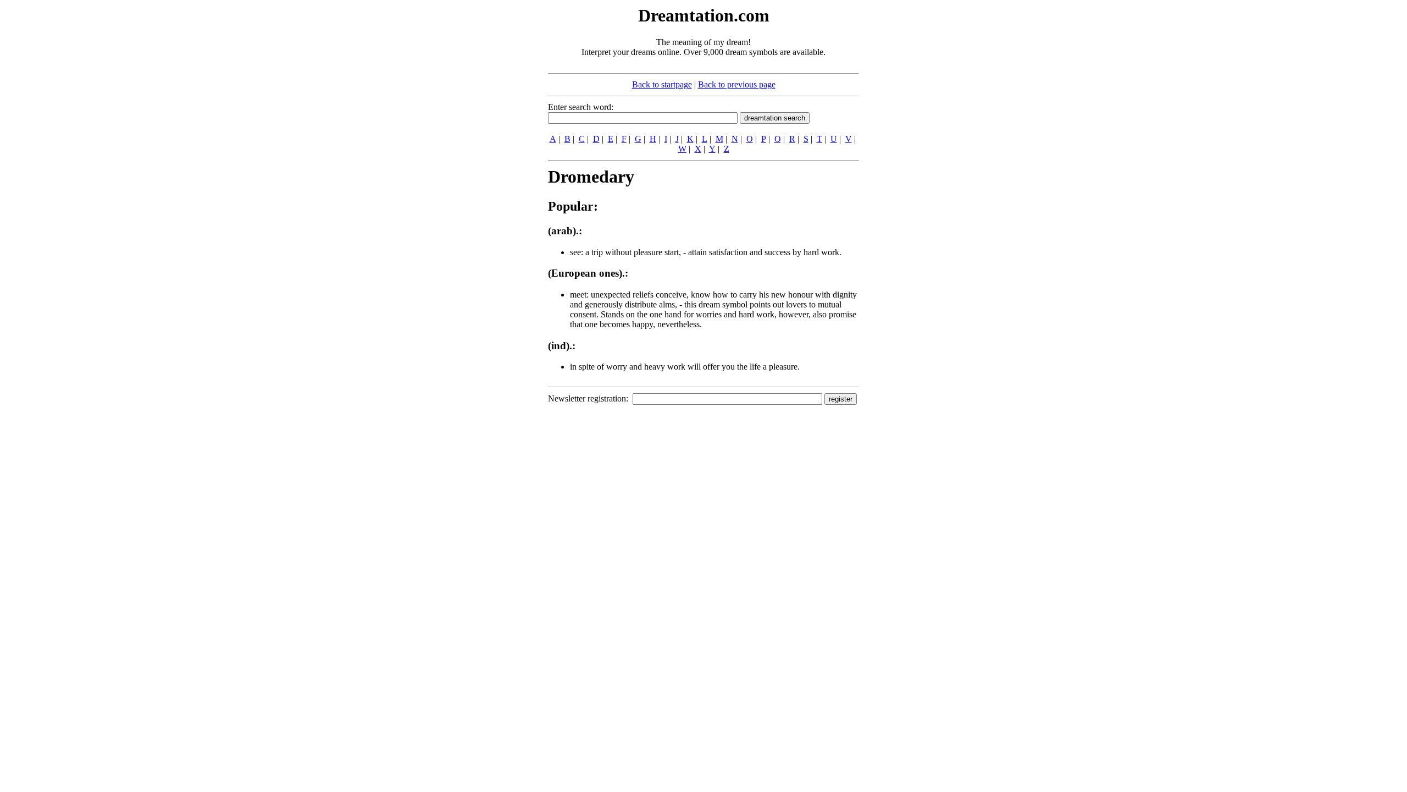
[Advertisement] (481, 169)
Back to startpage (662, 84)
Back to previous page (736, 84)
